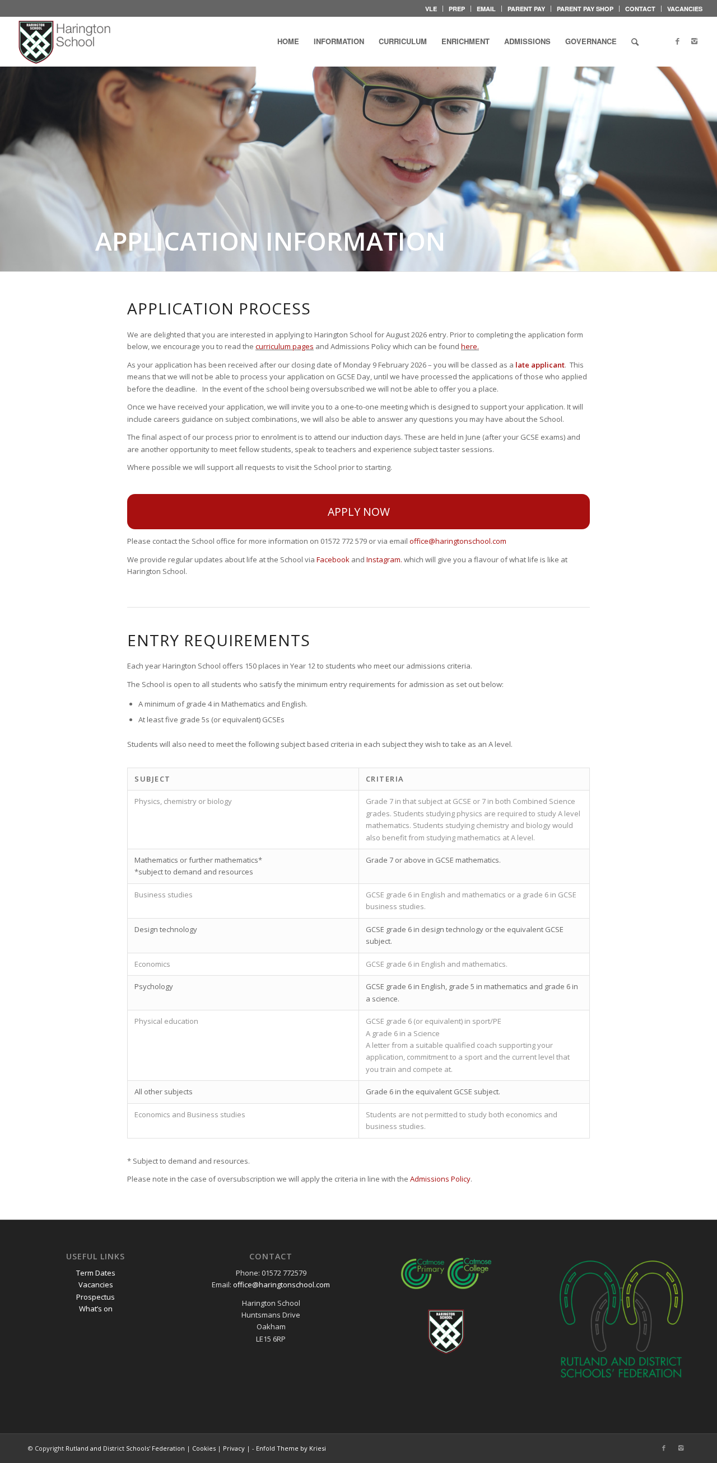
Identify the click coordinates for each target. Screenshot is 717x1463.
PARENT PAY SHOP (585, 8)
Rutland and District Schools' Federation (125, 1448)
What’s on (96, 1309)
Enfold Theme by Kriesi (291, 1448)
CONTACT (640, 8)
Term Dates (95, 1273)
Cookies (204, 1448)
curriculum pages (284, 346)
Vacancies (95, 1284)
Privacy (234, 1448)
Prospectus (95, 1297)
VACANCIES (684, 8)
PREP (457, 8)
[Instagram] (694, 40)
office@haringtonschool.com (457, 541)
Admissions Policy (440, 1179)
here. (470, 346)
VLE (431, 8)
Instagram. (384, 559)
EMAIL (486, 8)
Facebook (333, 559)
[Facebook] (677, 40)
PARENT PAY (526, 8)
